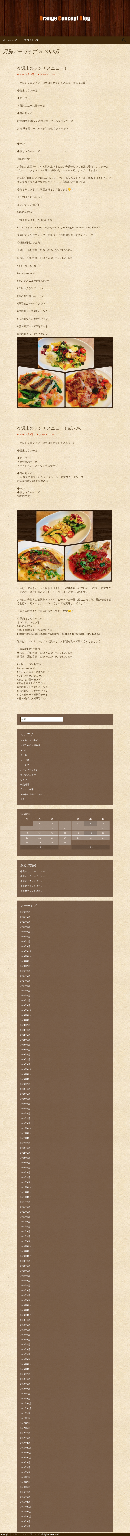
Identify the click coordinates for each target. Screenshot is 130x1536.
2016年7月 (25, 1472)
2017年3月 (25, 1433)
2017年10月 (25, 1408)
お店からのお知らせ (30, 745)
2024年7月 (25, 1034)
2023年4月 (25, 1108)
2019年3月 (25, 1349)
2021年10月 (25, 1197)
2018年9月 (25, 1374)
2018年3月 (25, 1393)
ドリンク (24, 764)
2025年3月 (25, 995)
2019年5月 (25, 1339)
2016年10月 (25, 1457)
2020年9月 (25, 1260)
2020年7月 (25, 1270)
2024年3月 (25, 1054)
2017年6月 (25, 1418)
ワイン (23, 779)
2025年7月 (25, 975)
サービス (24, 759)
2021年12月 (25, 1187)
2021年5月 (25, 1221)
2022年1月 (25, 1182)
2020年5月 (25, 1280)
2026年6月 (25, 921)
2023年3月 (25, 1113)
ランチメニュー (47, 74)
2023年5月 (25, 1103)
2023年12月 (25, 1069)
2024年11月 (25, 1015)
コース (23, 755)
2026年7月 (25, 916)
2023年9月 (25, 1084)
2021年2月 (25, 1236)
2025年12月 (25, 951)
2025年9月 (25, 966)
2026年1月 (25, 946)
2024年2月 (25, 1059)
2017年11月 (25, 1403)
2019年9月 (25, 1319)
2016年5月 (25, 1482)
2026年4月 (25, 931)
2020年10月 (25, 1256)
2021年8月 (25, 1206)
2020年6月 (25, 1275)
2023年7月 (25, 1093)
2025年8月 (25, 971)
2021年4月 (25, 1226)
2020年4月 (25, 1285)
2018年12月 (25, 1364)
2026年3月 (25, 936)
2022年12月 (25, 1128)
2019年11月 (25, 1310)
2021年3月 (25, 1231)
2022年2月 (25, 1177)
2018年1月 (25, 1398)
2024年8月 (25, 1029)
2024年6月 (25, 1039)
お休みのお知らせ (29, 740)
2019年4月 (25, 1344)
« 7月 (39, 847)
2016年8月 (25, 1467)
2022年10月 (25, 1138)
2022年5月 (25, 1162)
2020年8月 (25, 1265)
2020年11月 (25, 1251)
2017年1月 (25, 1442)
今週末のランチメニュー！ (42, 68)
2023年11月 (25, 1074)
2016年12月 (25, 1447)
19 (90, 833)
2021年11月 (25, 1192)
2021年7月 (25, 1211)
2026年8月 (25, 912)
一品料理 (24, 784)
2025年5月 (25, 985)
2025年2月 (25, 1000)
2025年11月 (25, 956)
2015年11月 (25, 1511)
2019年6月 (25, 1334)
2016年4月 (25, 1487)
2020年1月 (25, 1300)
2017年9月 (25, 1413)
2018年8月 (25, 1378)
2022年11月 (25, 1133)
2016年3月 (25, 1491)
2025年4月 (25, 990)
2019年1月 (25, 1359)
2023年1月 (25, 1123)
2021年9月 (25, 1202)
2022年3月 (25, 1172)
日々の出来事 (27, 789)
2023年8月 (25, 1088)
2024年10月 (25, 1020)
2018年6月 (25, 1383)
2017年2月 (25, 1437)
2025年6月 (25, 980)
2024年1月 (25, 1064)
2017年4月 (25, 1428)
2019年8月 (25, 1324)
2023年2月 (25, 1118)
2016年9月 (25, 1462)
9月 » (90, 847)
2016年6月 (25, 1477)
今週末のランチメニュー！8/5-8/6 (49, 428)
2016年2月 (25, 1496)
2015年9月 (25, 1521)
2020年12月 (25, 1246)
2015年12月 (25, 1506)
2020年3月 (25, 1290)
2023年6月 (25, 1098)
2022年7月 (25, 1152)
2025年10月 (25, 961)
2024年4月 (25, 1049)
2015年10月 (25, 1516)
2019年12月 (25, 1305)
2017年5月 (25, 1423)
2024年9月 (25, 1025)
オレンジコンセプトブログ (26, 1534)
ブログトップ (31, 40)
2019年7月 (25, 1329)
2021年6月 (25, 1216)
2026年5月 (25, 926)
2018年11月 (25, 1369)
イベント (24, 750)
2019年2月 (25, 1354)
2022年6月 (25, 1157)
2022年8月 (25, 1147)
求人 (22, 799)
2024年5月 (25, 1044)
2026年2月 (25, 941)
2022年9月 (25, 1143)
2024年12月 (25, 1010)
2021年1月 (25, 1241)
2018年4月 (25, 1388)
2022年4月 (25, 1167)
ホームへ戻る (10, 40)
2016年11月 (25, 1452)
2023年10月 (25, 1079)
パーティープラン (29, 769)
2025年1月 (25, 1005)
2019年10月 (25, 1315)
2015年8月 (25, 1526)
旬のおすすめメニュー (31, 794)
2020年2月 (25, 1295)
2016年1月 (25, 1501)
